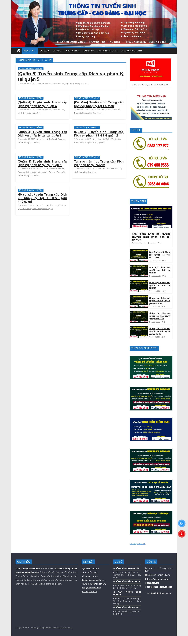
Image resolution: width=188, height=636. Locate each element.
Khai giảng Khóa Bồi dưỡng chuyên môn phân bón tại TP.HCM (151, 236)
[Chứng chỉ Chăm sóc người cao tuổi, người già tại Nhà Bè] (139, 296)
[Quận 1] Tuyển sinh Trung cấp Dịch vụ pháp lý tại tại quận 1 (42, 163)
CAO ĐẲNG (44, 50)
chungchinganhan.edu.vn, (94, 583)
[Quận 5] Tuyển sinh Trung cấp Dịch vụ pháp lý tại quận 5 (71, 76)
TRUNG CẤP (28, 50)
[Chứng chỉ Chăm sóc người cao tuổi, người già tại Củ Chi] (139, 327)
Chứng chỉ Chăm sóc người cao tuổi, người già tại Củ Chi (159, 331)
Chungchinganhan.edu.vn (28, 568)
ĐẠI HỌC (57, 50)
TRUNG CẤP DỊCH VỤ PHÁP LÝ (30, 69)
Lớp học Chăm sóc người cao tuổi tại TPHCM (159, 270)
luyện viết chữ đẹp (90, 568)
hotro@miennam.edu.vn (158, 575)
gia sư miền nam (89, 572)
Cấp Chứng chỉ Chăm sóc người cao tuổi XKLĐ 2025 (159, 255)
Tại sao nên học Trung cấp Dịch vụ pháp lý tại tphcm (99, 163)
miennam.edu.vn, (90, 576)
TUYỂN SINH (88, 50)
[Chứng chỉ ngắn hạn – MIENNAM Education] (94, 1)
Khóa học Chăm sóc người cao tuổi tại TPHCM (159, 285)
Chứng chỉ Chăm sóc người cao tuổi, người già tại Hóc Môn (159, 316)
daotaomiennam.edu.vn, (93, 580)
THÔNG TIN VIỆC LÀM (107, 50)
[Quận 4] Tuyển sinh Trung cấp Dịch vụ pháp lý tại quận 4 (42, 104)
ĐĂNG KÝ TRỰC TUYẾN (131, 50)
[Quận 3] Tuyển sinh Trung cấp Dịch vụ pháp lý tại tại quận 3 (42, 133)
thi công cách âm (137, 543)
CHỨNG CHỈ (71, 50)
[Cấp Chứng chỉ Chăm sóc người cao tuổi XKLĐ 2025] (139, 250)
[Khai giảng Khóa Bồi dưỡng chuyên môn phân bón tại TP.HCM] (151, 207)
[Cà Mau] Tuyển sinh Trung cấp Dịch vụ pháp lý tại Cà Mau (99, 104)
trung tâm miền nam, (91, 587)
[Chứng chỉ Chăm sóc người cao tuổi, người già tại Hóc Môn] (139, 312)
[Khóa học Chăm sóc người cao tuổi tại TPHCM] (139, 281)
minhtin (38, 83)
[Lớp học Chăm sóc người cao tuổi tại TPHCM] (139, 266)
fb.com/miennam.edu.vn (157, 579)
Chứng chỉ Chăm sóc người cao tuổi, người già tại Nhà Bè (159, 301)
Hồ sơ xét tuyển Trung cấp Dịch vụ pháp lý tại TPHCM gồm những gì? (42, 198)
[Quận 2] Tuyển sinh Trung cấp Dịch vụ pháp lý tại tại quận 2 (99, 133)
